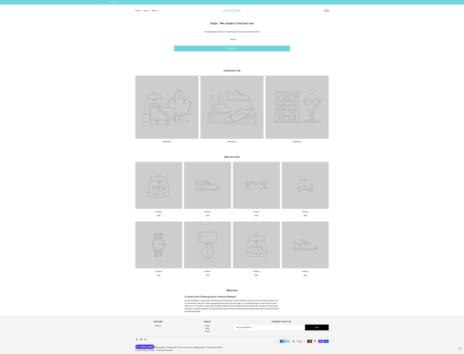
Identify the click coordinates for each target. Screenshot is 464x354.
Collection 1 (167, 142)
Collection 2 (231, 142)
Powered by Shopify (164, 350)
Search (158, 326)
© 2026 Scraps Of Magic (145, 350)
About (207, 331)
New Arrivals (232, 156)
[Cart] (328, 11)
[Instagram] (113, 2)
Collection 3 (297, 142)
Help (207, 328)
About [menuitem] (154, 11)
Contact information (214, 347)
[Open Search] (325, 11)
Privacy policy (172, 347)
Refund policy (159, 347)
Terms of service (185, 347)
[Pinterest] (116, 2)
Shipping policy (199, 347)
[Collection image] (167, 107)
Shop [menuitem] (137, 11)
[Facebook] (110, 2)
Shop (207, 326)
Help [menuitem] (146, 11)
